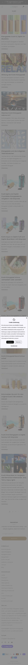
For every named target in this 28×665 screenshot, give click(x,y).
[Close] (26, 318)
